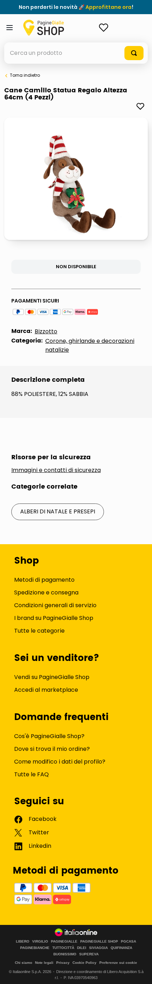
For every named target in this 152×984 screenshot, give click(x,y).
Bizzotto (46, 331)
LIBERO (22, 941)
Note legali (44, 963)
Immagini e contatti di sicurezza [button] (56, 470)
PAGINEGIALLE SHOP (99, 941)
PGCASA (128, 941)
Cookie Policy (84, 963)
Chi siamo (23, 963)
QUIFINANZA (121, 948)
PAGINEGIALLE (64, 941)
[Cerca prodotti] (134, 53)
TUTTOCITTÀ (63, 948)
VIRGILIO (40, 941)
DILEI (81, 948)
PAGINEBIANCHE (34, 948)
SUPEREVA (89, 954)
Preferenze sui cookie (118, 963)
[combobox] (76, 53)
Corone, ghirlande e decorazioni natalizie (89, 345)
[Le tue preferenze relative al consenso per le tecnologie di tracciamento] (139, 971)
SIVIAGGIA (98, 948)
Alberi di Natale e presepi (57, 511)
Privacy (63, 963)
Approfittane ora (108, 7)
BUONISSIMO (64, 954)
